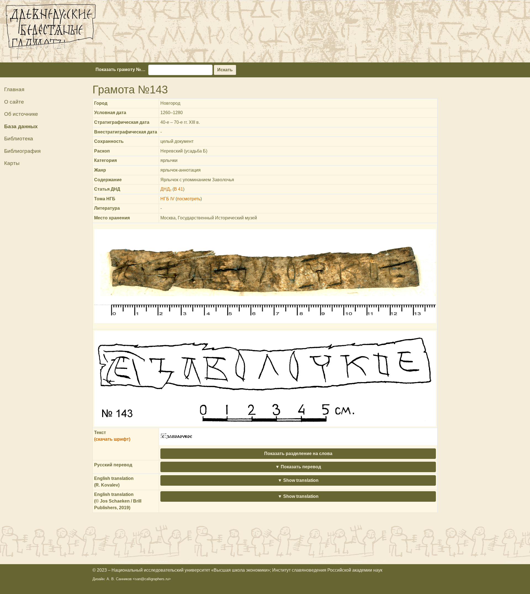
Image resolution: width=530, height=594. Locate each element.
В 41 (178, 189)
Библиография (22, 151)
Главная (14, 89)
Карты (12, 163)
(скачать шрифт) (112, 439)
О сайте (14, 102)
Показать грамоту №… (120, 69)
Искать (225, 69)
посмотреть (188, 198)
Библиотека (18, 138)
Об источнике (21, 114)
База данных (21, 126)
